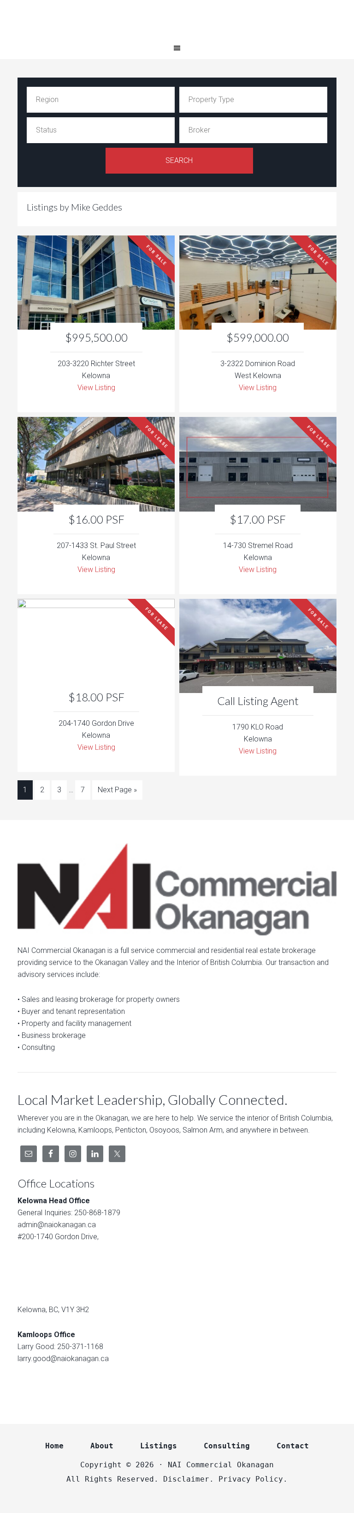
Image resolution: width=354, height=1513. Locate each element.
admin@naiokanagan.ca (57, 1224)
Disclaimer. (188, 1479)
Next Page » (117, 789)
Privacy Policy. (253, 1479)
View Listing (96, 387)
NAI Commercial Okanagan (177, 18)
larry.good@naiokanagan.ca (63, 1358)
